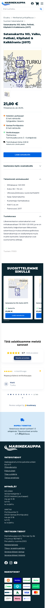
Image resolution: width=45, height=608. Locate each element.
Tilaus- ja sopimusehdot (14, 548)
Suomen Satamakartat (13, 21)
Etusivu (6, 18)
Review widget (15, 405)
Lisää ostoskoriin (22, 155)
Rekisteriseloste (11, 545)
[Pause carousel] (22, 398)
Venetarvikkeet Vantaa (14, 552)
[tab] (8, 394)
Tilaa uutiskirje (10, 474)
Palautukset (9, 471)
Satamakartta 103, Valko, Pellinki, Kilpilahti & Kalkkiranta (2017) (18, 26)
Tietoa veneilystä (11, 478)
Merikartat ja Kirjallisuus (23, 18)
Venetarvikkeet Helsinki (14, 555)
